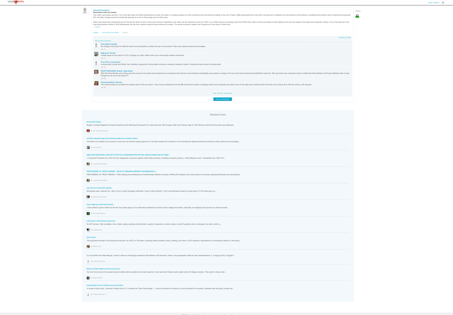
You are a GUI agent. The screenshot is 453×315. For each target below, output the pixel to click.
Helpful (96, 32)
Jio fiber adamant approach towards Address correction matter (112, 138)
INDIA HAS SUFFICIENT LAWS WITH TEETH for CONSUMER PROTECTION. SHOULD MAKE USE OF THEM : (128, 155)
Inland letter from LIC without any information (105, 285)
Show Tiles (443, 2)
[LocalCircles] (16, 2)
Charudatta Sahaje (109, 44)
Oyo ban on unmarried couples (99, 188)
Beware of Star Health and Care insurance (103, 269)
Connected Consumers (110, 32)
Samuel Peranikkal (101, 10)
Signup (436, 2)
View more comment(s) (222, 93)
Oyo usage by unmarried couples (100, 204)
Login (430, 2)
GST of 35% (91, 237)
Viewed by (345, 37)
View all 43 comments (103, 41)
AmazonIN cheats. (94, 122)
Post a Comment (223, 99)
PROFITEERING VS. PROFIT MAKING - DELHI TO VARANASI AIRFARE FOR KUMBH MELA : (121, 171)
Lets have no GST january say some (101, 221)
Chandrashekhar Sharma (111, 82)
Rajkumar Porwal (108, 53)
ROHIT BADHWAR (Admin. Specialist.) (117, 71)
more (97, 27)
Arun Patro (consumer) (110, 62)
